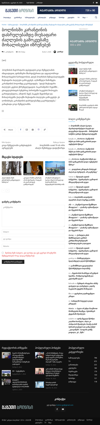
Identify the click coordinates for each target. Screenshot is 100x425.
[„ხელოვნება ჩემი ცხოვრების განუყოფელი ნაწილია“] (11, 168)
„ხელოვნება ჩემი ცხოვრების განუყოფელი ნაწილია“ (11, 180)
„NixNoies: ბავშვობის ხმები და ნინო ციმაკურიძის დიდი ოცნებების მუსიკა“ (82, 141)
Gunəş (70, 235)
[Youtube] (96, 2)
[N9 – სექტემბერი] (6, 373)
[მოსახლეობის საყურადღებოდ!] (39, 384)
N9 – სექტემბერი (18, 371)
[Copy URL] (44, 129)
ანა (69, 204)
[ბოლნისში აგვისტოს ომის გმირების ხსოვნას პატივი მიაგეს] (72, 107)
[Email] (26, 129)
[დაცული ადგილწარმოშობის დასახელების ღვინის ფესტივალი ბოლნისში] (6, 382)
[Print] (32, 129)
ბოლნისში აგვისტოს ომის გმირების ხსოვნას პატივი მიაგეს (88, 107)
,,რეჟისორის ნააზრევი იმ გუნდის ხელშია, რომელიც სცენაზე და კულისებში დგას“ (83, 276)
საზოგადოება (13, 25)
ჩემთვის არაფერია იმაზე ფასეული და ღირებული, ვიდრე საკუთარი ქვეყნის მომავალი (83, 286)
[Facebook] (93, 2)
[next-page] (7, 190)
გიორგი (60, 52)
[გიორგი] (55, 51)
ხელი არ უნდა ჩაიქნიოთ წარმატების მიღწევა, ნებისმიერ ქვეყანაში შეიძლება (82, 311)
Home (4, 25)
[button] (96, 17)
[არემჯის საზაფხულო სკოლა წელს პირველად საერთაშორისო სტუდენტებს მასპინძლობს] (55, 168)
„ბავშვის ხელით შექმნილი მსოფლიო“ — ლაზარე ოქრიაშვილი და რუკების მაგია (83, 207)
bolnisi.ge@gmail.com (64, 405)
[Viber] (38, 129)
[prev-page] (3, 190)
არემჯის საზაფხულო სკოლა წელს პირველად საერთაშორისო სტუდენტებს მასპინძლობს (88, 95)
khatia (71, 308)
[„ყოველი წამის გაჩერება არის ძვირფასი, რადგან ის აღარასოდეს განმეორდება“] (33, 168)
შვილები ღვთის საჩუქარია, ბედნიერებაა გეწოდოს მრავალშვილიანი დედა (83, 179)
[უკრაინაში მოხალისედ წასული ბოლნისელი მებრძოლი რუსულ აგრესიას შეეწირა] (39, 371)
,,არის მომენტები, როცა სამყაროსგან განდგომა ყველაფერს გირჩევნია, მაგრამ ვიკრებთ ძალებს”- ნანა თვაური (54, 357)
